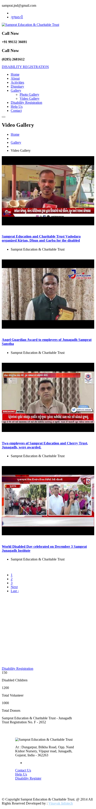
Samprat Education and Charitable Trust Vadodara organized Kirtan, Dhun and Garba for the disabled (41, 238)
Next (14, 587)
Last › (15, 591)
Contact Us (23, 770)
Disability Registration (26, 102)
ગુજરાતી (17, 17)
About (15, 78)
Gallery (16, 90)
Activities (17, 82)
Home (15, 74)
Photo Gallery (29, 94)
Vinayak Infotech (60, 803)
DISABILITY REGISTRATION (25, 67)
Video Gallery (30, 98)
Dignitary (17, 86)
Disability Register (28, 778)
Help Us (17, 106)
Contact (16, 110)
